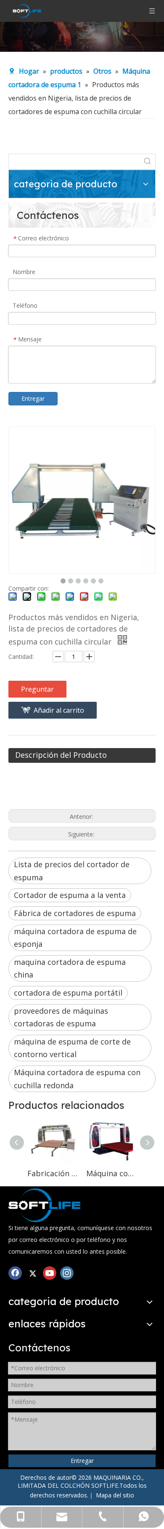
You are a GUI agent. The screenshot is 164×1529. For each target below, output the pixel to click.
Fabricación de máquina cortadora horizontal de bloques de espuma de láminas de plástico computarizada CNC (52, 1173)
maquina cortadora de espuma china (70, 968)
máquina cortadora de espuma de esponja (75, 937)
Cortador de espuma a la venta (70, 895)
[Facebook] (15, 1273)
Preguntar (37, 689)
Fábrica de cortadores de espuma (75, 913)
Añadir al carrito (59, 710)
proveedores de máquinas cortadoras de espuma (61, 1017)
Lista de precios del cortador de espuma (72, 870)
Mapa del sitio (115, 1495)
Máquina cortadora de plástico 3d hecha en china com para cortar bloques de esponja (111, 1173)
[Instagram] (67, 1273)
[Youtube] (49, 1273)
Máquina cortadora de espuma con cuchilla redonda (77, 1078)
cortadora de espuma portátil (68, 993)
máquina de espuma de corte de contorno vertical (72, 1048)
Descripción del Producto (61, 755)
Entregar (33, 398)
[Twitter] (32, 1273)
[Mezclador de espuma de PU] (44, 1205)
